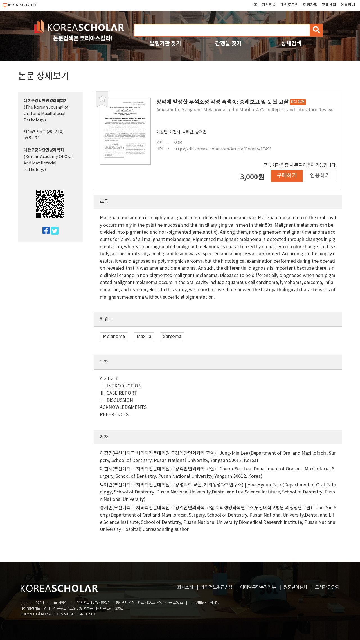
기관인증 (269, 5)
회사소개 (185, 587)
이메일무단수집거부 (258, 587)
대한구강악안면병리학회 (44, 150)
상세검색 (291, 43)
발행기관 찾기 (165, 43)
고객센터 (329, 5)
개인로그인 (289, 5)
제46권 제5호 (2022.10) (44, 132)
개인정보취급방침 (216, 587)
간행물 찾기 (228, 43)
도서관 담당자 (327, 587)
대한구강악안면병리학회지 (46, 100)
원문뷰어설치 (295, 587)
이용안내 (348, 5)
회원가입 (310, 5)
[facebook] (44, 231)
